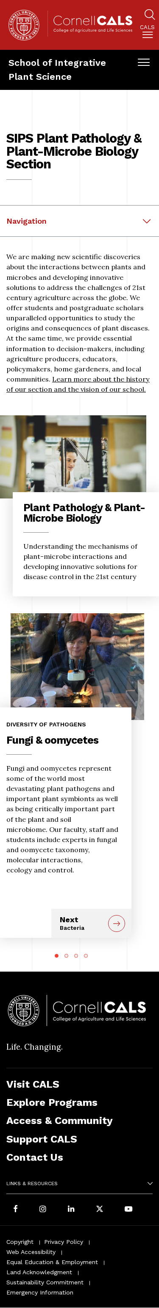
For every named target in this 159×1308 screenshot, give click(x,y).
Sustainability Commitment (45, 1282)
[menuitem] (147, 33)
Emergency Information (39, 1292)
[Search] (150, 16)
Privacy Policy (63, 1241)
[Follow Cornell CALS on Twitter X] (99, 1209)
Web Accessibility (31, 1251)
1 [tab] (57, 956)
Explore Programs (52, 1102)
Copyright (19, 1241)
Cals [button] (147, 27)
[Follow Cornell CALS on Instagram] (42, 1209)
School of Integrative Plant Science (57, 69)
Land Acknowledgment (39, 1272)
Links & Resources (32, 1183)
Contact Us (34, 1157)
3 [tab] (76, 956)
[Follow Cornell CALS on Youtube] (128, 1209)
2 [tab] (66, 956)
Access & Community (59, 1120)
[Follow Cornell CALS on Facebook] (15, 1209)
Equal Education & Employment (52, 1262)
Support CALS (41, 1139)
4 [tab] (86, 956)
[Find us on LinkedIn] (71, 1209)
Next (72, 923)
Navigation (26, 221)
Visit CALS (32, 1084)
